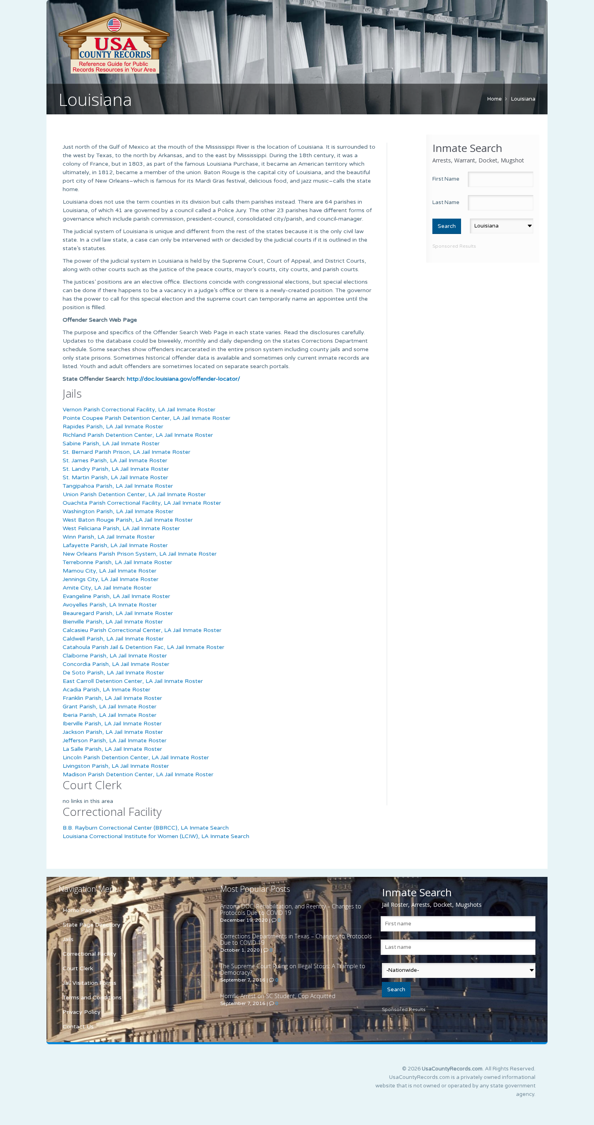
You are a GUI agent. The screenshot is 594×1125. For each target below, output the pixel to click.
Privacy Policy (82, 1012)
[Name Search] (151, 43)
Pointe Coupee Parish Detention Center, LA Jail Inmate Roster (146, 418)
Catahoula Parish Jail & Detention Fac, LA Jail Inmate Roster (143, 647)
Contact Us (78, 1026)
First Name (445, 179)
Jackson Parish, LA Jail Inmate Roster (113, 732)
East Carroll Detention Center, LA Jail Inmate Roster (133, 681)
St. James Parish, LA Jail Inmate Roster (115, 460)
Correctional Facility (89, 953)
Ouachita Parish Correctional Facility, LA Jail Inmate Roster (142, 502)
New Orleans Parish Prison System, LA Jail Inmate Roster (140, 553)
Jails (68, 939)
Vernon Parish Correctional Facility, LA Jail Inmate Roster (139, 409)
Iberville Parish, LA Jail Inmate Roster (112, 723)
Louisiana (523, 99)
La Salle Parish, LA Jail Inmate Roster (112, 749)
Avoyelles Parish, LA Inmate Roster (110, 604)
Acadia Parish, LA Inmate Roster (106, 689)
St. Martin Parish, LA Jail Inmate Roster (115, 477)
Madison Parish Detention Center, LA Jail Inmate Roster (138, 774)
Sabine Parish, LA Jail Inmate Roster (111, 443)
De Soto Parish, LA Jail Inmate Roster (113, 672)
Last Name (445, 202)
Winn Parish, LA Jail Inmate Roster (109, 536)
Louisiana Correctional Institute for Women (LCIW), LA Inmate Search (156, 836)
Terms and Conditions (92, 997)
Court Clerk (78, 968)
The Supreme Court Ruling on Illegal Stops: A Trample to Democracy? (292, 969)
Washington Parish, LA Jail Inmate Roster (118, 511)
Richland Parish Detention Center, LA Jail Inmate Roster (138, 435)
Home (494, 99)
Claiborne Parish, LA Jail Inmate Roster (115, 655)
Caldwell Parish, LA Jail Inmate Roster (113, 638)
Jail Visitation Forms (89, 983)
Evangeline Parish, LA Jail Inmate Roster (116, 596)
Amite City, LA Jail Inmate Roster (107, 587)
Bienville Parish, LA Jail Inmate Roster (113, 621)
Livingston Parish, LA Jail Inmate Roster (116, 766)
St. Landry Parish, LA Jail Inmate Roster (116, 469)
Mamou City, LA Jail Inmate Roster (109, 570)
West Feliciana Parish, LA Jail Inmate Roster (121, 528)
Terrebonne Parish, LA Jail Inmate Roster (117, 562)
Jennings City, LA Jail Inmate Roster (110, 579)
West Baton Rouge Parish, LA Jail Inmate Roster (128, 519)
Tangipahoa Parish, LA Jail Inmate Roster (118, 485)
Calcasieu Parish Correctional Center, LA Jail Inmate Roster (142, 630)
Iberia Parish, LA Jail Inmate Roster (109, 715)
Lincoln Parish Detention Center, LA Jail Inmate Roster (136, 757)
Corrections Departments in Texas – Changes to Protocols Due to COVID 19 (296, 939)
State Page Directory (91, 924)
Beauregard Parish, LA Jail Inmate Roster (118, 613)
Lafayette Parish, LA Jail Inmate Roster (115, 545)
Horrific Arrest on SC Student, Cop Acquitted (277, 996)
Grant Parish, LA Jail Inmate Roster (109, 706)
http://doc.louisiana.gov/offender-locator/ (183, 378)
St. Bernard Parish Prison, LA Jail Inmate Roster (126, 452)
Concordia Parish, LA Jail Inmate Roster (116, 664)
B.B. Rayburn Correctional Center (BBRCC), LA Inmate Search (146, 827)
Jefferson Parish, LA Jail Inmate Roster (114, 740)
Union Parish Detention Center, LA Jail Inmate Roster (134, 494)
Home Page (79, 910)
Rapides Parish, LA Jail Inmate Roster (113, 426)
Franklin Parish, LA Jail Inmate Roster (112, 698)
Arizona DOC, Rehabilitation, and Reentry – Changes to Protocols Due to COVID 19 (290, 909)
